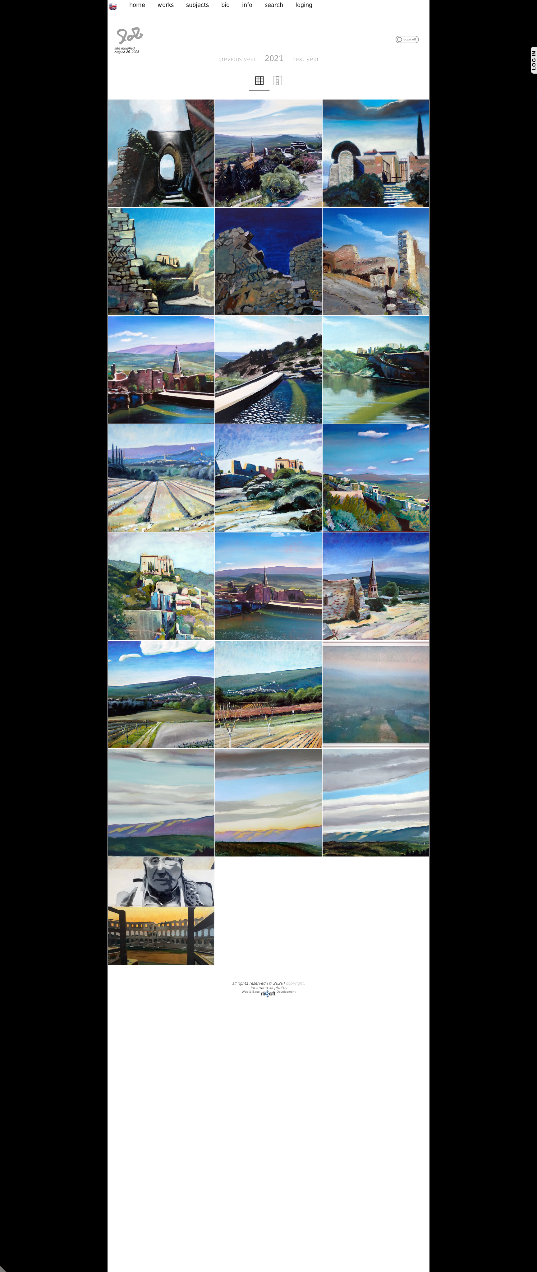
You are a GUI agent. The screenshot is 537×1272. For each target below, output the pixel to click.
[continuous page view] (277, 84)
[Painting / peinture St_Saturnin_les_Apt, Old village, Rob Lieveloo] (268, 261)
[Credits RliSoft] (268, 991)
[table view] (259, 84)
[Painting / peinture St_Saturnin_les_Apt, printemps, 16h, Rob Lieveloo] (161, 478)
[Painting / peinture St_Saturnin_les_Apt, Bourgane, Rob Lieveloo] (161, 694)
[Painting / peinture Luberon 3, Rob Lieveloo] (376, 803)
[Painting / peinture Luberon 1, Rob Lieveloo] (161, 803)
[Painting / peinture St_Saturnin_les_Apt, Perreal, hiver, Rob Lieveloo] (376, 694)
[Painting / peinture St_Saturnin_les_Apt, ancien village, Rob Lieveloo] (161, 586)
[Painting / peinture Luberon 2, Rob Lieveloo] (268, 803)
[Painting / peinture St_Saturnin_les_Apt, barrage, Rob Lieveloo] (161, 370)
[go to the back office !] (3, 1268)
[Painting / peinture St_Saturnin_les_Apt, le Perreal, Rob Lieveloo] (268, 153)
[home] (129, 45)
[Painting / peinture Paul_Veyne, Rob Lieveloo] (161, 911)
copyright (295, 983)
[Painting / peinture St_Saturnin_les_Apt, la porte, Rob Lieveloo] (161, 153)
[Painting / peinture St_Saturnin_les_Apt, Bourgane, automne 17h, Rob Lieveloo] (268, 694)
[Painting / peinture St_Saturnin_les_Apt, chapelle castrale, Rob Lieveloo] (376, 153)
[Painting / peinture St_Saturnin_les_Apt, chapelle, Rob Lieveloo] (268, 478)
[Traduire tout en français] (119, 6)
